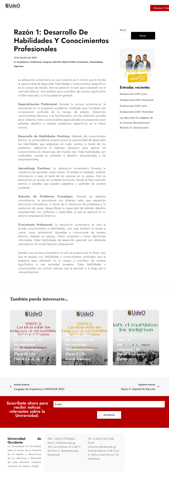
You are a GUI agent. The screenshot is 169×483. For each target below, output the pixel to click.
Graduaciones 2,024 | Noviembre (136, 111)
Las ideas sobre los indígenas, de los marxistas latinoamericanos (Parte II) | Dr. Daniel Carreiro (136, 122)
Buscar (123, 30)
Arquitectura (23, 61)
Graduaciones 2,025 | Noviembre (136, 99)
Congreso (47, 61)
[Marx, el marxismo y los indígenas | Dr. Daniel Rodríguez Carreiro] (136, 337)
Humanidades (96, 61)
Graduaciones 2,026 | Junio (133, 94)
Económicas (82, 61)
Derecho (57, 61)
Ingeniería (18, 66)
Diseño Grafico (69, 61)
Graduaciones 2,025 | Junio (133, 105)
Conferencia (35, 61)
